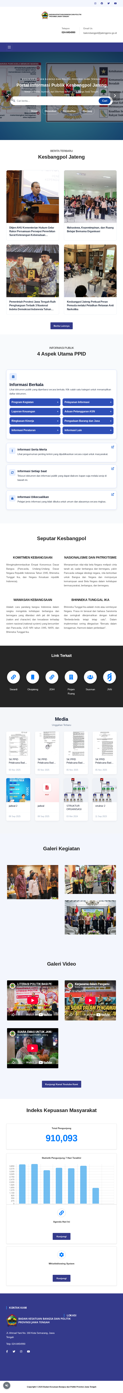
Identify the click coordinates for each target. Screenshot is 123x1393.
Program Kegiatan (23, 402)
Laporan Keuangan (23, 411)
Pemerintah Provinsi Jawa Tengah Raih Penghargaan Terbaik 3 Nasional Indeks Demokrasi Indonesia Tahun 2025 (32, 305)
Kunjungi (62, 1236)
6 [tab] (71, 135)
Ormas (34, 111)
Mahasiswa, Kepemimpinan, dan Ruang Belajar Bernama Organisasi (90, 229)
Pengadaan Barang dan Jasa (82, 421)
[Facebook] (7, 1351)
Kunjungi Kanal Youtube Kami (61, 1084)
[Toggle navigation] (9, 47)
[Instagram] (21, 1351)
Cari (104, 100)
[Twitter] (14, 1351)
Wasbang (87, 111)
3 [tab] (56, 135)
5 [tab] (66, 135)
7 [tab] (76, 135)
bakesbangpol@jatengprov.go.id (100, 33)
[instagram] (95, 3)
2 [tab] (51, 135)
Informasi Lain (73, 430)
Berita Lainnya (62, 326)
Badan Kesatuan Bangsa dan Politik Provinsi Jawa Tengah (69, 1387)
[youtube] (115, 3)
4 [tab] (61, 135)
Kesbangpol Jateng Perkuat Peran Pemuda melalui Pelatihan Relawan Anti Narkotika (90, 305)
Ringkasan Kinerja (23, 421)
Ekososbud (50, 111)
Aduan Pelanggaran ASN (80, 411)
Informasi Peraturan (24, 430)
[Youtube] (28, 1351)
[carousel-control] (8, 96)
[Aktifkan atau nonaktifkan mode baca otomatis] (6, 1385)
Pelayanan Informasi (77, 402)
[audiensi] (90, 917)
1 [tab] (47, 135)
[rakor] (32, 882)
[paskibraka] (90, 879)
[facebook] (102, 3)
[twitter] (109, 3)
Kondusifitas (69, 111)
